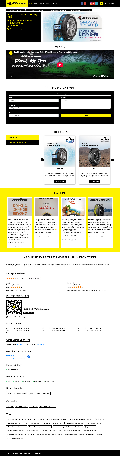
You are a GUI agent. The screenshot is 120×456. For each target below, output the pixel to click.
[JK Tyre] (17, 3)
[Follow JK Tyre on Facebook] (82, 3)
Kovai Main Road (35, 393)
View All (24, 278)
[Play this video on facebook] (19, 207)
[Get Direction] (28, 358)
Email (10, 113)
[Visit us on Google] (85, 3)
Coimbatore (40, 344)
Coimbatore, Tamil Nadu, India (15, 358)
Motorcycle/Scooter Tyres (18, 143)
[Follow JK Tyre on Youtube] (93, 3)
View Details (60, 181)
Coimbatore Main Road (20, 393)
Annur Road (46, 393)
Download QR (28, 313)
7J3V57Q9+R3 (10, 356)
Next (112, 159)
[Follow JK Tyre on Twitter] (88, 3)
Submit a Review (34, 278)
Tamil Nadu (19, 344)
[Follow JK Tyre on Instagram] (91, 3)
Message (63, 97)
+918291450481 (15, 26)
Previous (42, 159)
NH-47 (9, 393)
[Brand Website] (96, 3)
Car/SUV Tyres (13, 138)
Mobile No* (12, 105)
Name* (11, 97)
